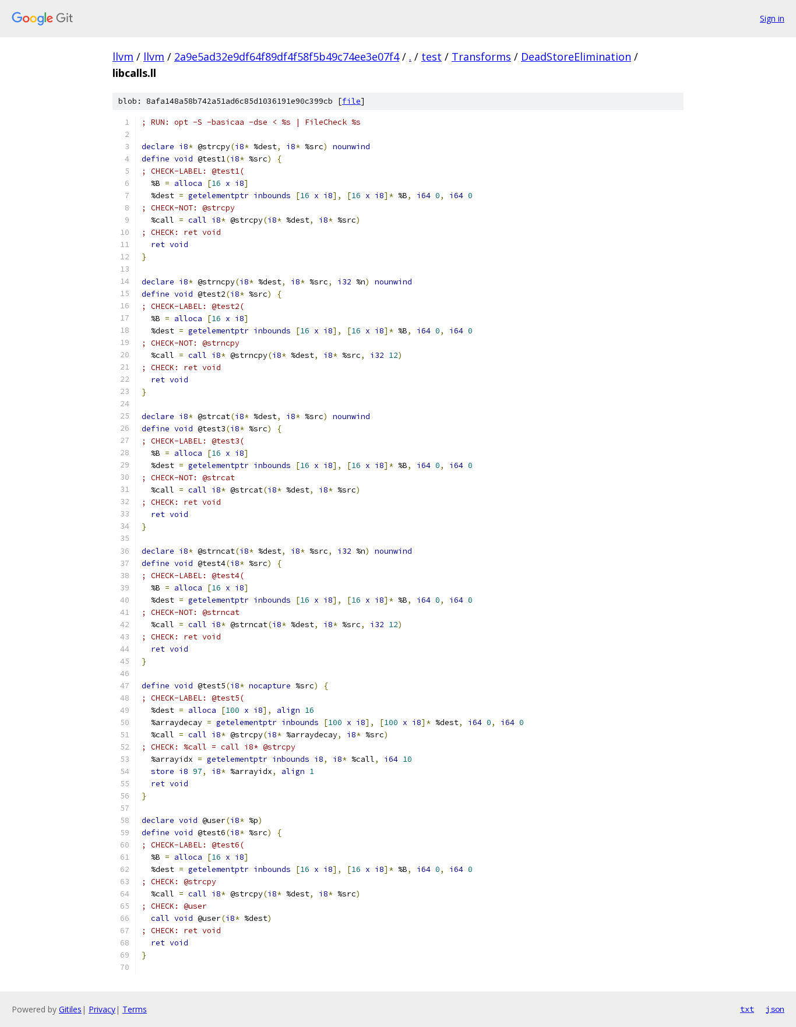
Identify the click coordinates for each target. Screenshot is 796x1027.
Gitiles (70, 1009)
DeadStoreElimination (576, 57)
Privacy (102, 1009)
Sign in (772, 18)
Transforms (481, 57)
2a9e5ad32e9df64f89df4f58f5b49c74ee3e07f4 (286, 57)
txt (747, 1009)
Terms (134, 1009)
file (351, 101)
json (775, 1009)
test (431, 57)
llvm (122, 57)
